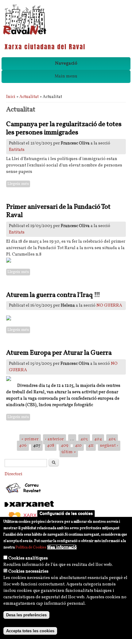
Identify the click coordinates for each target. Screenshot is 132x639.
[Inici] (24, 34)
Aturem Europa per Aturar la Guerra (59, 353)
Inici (10, 97)
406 (23, 446)
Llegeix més (18, 184)
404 (98, 439)
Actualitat (29, 97)
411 (91, 446)
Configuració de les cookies (66, 513)
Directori (13, 474)
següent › (109, 446)
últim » (69, 452)
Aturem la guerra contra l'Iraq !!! (53, 295)
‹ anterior (54, 439)
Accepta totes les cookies (30, 631)
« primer (30, 439)
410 (78, 446)
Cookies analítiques (28, 558)
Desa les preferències (26, 615)
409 (64, 446)
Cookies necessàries (28, 571)
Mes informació (62, 547)
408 (50, 446)
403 (84, 439)
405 (112, 439)
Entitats (17, 150)
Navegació (66, 63)
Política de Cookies (30, 547)
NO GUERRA (109, 305)
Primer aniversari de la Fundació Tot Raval (58, 211)
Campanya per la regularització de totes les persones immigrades (64, 129)
